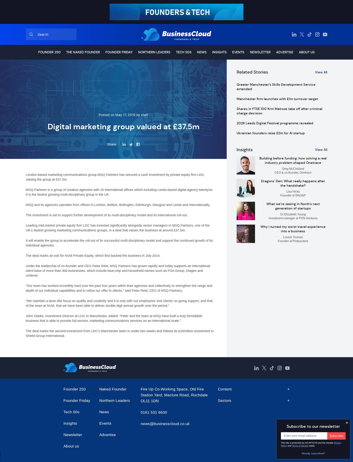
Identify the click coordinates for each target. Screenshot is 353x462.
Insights (219, 52)
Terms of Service (300, 446)
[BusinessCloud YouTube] (325, 34)
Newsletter (260, 52)
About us (307, 52)
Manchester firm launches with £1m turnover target (277, 99)
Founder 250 (49, 52)
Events (238, 52)
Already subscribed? (313, 453)
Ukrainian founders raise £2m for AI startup (271, 133)
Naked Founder (112, 389)
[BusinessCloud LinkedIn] (294, 34)
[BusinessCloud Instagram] (317, 34)
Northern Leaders (154, 52)
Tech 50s (184, 52)
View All (321, 72)
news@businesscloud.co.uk (165, 424)
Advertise (284, 52)
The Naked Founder (83, 52)
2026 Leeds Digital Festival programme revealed (275, 123)
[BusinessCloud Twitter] (302, 34)
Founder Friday (119, 52)
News (202, 52)
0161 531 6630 (154, 412)
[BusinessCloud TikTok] (309, 34)
